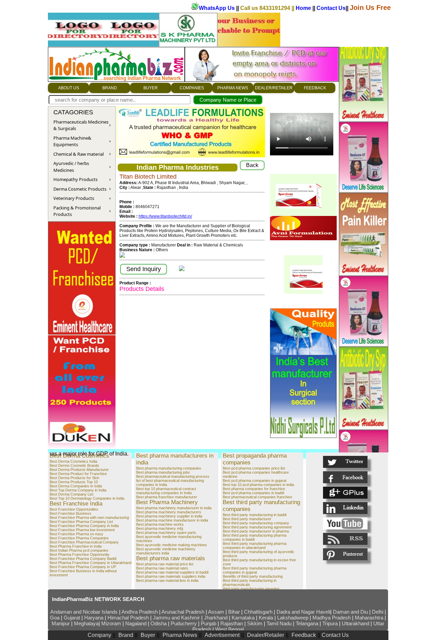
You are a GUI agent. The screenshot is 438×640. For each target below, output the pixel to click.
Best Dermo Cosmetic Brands (74, 465)
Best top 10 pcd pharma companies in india (258, 485)
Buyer (148, 635)
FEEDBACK (315, 88)
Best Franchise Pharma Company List (81, 522)
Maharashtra (370, 617)
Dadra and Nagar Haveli (303, 612)
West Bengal (229, 629)
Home (304, 8)
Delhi (377, 612)
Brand (125, 635)
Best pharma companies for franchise (254, 489)
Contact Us (331, 8)
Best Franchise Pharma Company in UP (83, 567)
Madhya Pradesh (331, 617)
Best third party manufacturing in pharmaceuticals (249, 582)
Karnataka (243, 617)
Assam (216, 612)
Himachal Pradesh (128, 617)
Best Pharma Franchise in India (76, 546)
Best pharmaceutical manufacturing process (172, 476)
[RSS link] (345, 539)
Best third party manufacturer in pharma (256, 531)
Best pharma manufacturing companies (168, 468)
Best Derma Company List (71, 494)
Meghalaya (86, 623)
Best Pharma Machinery (167, 502)
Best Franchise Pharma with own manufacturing (89, 517)
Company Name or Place (227, 100)
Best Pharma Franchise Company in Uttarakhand (90, 563)
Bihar (234, 612)
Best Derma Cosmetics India (73, 461)
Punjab (209, 623)
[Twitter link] (345, 462)
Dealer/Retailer (265, 635)
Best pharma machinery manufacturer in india (173, 508)
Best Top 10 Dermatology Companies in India (87, 498)
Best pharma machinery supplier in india (169, 516)
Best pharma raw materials (170, 558)
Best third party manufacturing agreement (257, 527)
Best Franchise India (76, 503)
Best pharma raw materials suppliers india (170, 576)
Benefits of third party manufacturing (253, 576)
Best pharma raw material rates (162, 568)
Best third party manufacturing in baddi (254, 515)
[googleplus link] (345, 493)
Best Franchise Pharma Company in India (84, 526)
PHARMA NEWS (232, 88)
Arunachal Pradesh (184, 612)
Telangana (307, 623)
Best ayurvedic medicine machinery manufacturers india (165, 551)
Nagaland (135, 623)
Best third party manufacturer (247, 519)
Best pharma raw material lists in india (167, 580)
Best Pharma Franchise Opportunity (80, 554)
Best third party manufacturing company (256, 523)
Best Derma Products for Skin (74, 478)
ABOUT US (68, 88)
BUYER (150, 88)
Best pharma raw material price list (164, 564)
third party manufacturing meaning (251, 589)
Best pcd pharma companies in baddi (253, 493)
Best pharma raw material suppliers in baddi (172, 572)
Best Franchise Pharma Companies (79, 538)
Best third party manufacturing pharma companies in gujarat (254, 570)
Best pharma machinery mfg (159, 528)
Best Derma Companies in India (76, 486)
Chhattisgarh (258, 612)
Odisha (159, 623)
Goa (55, 617)
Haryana (94, 617)
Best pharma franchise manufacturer (166, 497)
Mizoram (112, 623)
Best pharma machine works (160, 524)
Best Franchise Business (70, 513)
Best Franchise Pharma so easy (76, 534)
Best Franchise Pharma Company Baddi (83, 558)
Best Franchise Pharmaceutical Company (84, 542)
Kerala (266, 617)
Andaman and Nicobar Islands (84, 612)
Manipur (61, 623)
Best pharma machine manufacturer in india (172, 520)
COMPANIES (192, 88)
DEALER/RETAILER (274, 88)
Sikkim (254, 623)
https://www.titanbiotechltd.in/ (165, 216)
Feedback (304, 635)
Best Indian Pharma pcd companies (79, 550)
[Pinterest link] (345, 554)
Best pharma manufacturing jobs (163, 472)
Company (100, 635)
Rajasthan (232, 623)
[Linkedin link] (345, 508)
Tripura (330, 623)
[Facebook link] (345, 477)
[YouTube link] (345, 523)
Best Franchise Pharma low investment (82, 530)
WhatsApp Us (217, 8)
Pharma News (180, 635)
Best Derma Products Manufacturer (79, 470)
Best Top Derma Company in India (78, 490)
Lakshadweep (292, 617)
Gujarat (72, 617)
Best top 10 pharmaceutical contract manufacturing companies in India (166, 491)
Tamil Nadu (279, 623)
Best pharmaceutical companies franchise (257, 497)
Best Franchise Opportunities (74, 509)
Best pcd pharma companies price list (254, 468)
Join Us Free (370, 7)
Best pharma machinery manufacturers (168, 512)
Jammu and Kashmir (176, 617)
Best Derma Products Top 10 (74, 482)
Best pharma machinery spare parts (166, 532)
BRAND (109, 88)
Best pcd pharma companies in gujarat (254, 480)
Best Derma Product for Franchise (78, 474)
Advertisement (222, 635)
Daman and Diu (350, 612)
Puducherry (184, 623)
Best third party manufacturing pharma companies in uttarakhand (254, 545)
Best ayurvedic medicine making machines (171, 545)
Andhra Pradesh (139, 612)
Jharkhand (216, 617)
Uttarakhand (355, 623)
